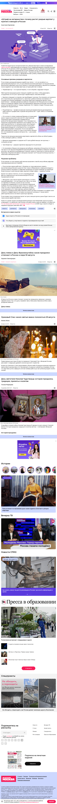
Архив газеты (47, 728)
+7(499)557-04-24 (10, 791)
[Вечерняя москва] (8, 779)
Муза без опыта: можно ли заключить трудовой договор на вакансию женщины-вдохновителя (47, 128)
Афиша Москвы (28, 10)
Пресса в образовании (50, 734)
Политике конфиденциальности (29, 802)
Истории (5, 464)
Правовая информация (24, 780)
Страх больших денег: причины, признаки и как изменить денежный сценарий (28, 491)
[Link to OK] (9, 740)
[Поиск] (48, 11)
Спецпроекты (33, 8)
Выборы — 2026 (18, 14)
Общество (49, 28)
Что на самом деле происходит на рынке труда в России (18, 204)
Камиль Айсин (5, 320)
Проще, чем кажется (10, 559)
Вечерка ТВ (7, 515)
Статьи (34, 728)
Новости (16, 8)
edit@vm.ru (26, 791)
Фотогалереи (36, 734)
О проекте (28, 668)
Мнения (35, 731)
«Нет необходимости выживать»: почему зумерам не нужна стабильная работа (47, 185)
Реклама (25, 776)
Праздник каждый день (11, 261)
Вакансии (28, 778)
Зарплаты (13, 208)
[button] (53, 470)
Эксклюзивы (7, 478)
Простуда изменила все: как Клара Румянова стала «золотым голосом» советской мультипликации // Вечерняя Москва (30, 470)
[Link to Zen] (12, 740)
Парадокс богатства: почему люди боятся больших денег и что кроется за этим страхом (27, 509)
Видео (26, 8)
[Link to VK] (5, 740)
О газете (20, 776)
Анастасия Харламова (7, 25)
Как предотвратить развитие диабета (28, 572)
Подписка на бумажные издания (38, 776)
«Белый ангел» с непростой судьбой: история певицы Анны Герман (22, 470)
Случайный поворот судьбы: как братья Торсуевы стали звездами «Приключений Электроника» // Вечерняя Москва (39, 470)
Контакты (40, 778)
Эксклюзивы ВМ (18, 10)
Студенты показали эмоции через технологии (20, 644)
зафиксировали (5, 67)
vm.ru (2, 790)
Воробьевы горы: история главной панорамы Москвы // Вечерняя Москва (14, 470)
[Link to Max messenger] (2, 740)
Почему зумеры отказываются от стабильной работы (47, 178)
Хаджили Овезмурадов (8, 258)
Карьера (41, 208)
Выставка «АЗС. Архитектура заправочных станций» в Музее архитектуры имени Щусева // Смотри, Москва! (47, 470)
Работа (4, 208)
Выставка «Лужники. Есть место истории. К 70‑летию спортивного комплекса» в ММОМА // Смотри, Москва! (6, 470)
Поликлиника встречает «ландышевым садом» (16, 640)
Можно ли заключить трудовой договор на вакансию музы (47, 121)
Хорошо (51, 801)
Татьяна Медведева (7, 384)
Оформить (33, 763)
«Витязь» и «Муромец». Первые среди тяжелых (21, 652)
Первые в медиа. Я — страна (22, 12)
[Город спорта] (43, 11)
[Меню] (54, 11)
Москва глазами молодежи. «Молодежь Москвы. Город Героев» (28, 533)
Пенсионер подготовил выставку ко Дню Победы (21, 659)
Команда (34, 778)
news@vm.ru (50, 791)
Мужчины (32, 208)
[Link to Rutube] (2, 743)
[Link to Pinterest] (5, 743)
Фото (21, 8)
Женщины (23, 208)
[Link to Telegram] (19, 740)
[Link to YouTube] (15, 740)
